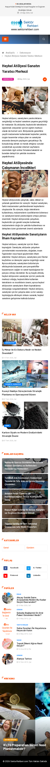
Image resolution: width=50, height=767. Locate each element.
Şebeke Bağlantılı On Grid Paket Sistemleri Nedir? (30, 613)
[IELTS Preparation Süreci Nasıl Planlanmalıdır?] (25, 719)
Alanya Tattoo (24, 658)
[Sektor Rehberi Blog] (25, 24)
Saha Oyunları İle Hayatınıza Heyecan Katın (31, 629)
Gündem (30, 547)
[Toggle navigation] (5, 39)
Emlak (19, 594)
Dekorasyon (25, 52)
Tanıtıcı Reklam (22, 625)
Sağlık (19, 640)
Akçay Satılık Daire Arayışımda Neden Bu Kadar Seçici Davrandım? (31, 599)
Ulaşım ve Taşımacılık (13, 384)
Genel (7, 425)
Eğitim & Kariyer (10, 739)
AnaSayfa (10, 52)
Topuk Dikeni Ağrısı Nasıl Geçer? (29, 644)
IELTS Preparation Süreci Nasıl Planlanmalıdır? (24, 747)
